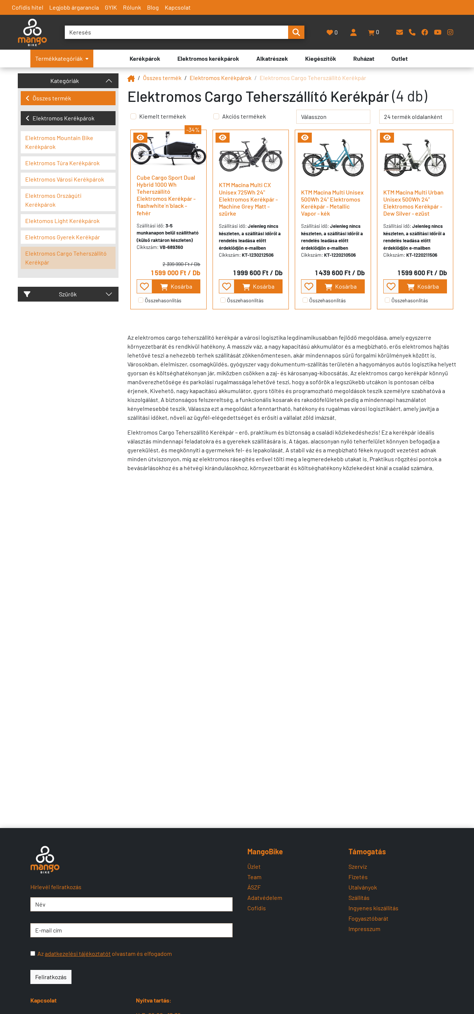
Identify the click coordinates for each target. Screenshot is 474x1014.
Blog (153, 7)
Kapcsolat (178, 7)
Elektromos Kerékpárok (63, 118)
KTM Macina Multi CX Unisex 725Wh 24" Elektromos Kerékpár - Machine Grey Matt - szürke (248, 199)
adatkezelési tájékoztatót (78, 953)
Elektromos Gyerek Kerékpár (62, 236)
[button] (374, 32)
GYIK (111, 7)
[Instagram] (450, 32)
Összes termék (52, 98)
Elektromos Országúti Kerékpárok (53, 200)
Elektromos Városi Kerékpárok (64, 179)
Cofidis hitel (27, 7)
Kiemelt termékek (162, 116)
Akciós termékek (244, 116)
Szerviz (357, 866)
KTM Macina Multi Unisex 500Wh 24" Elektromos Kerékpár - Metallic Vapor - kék (332, 203)
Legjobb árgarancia (74, 7)
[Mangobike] (131, 77)
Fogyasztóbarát (368, 918)
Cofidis (256, 907)
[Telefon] (412, 32)
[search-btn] (296, 32)
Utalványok (362, 887)
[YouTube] (437, 32)
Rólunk (132, 7)
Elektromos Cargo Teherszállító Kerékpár (66, 258)
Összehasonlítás (163, 300)
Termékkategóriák (59, 58)
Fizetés (358, 876)
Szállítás (359, 897)
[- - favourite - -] (144, 286)
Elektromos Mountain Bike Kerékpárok (59, 142)
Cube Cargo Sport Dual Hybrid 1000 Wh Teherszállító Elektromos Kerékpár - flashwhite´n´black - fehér (166, 195)
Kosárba (181, 286)
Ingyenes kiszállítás (373, 907)
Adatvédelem (264, 897)
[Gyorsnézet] (140, 138)
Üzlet (254, 866)
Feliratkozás (51, 976)
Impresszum (364, 928)
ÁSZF (254, 887)
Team (254, 876)
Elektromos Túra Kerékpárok (62, 162)
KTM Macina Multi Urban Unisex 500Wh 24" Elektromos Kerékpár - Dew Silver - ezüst (413, 203)
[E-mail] (399, 32)
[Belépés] (353, 32)
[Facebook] (424, 32)
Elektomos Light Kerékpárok (62, 220)
